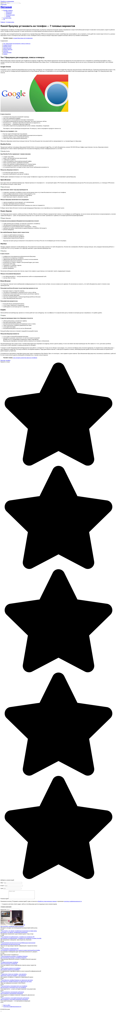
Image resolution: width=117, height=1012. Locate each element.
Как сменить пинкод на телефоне (10, 969)
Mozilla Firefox (7, 46)
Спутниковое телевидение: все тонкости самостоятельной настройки (20, 950)
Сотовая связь (7, 18)
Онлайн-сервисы (8, 10)
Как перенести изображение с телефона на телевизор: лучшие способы (21, 938)
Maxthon (5, 51)
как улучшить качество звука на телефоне (25, 357)
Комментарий (4, 898)
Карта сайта (6, 1005)
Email (2, 885)
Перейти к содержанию (7, 1)
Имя (2, 882)
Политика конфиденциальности (12, 1006)
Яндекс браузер (7, 49)
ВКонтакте (9, 12)
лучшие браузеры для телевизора (22, 38)
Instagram (9, 13)
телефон (8, 360)
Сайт (2, 888)
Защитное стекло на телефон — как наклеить (13, 975)
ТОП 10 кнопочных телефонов (9, 963)
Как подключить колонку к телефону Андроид (13, 957)
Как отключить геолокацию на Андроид (12, 993)
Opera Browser (7, 48)
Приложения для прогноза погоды (10, 944)
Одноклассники (10, 15)
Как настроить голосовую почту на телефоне (13, 987)
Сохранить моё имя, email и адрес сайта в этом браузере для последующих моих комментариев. (29, 904)
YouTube (8, 16)
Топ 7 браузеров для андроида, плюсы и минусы (16, 43)
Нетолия (6, 6)
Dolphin (5, 54)
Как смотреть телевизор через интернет (12, 926)
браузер (3, 360)
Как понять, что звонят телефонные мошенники (14, 932)
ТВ (4, 19)
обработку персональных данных (47, 901)
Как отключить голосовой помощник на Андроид (14, 999)
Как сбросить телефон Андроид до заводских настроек (16, 981)
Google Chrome (7, 45)
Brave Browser (7, 52)
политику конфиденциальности (73, 901)
